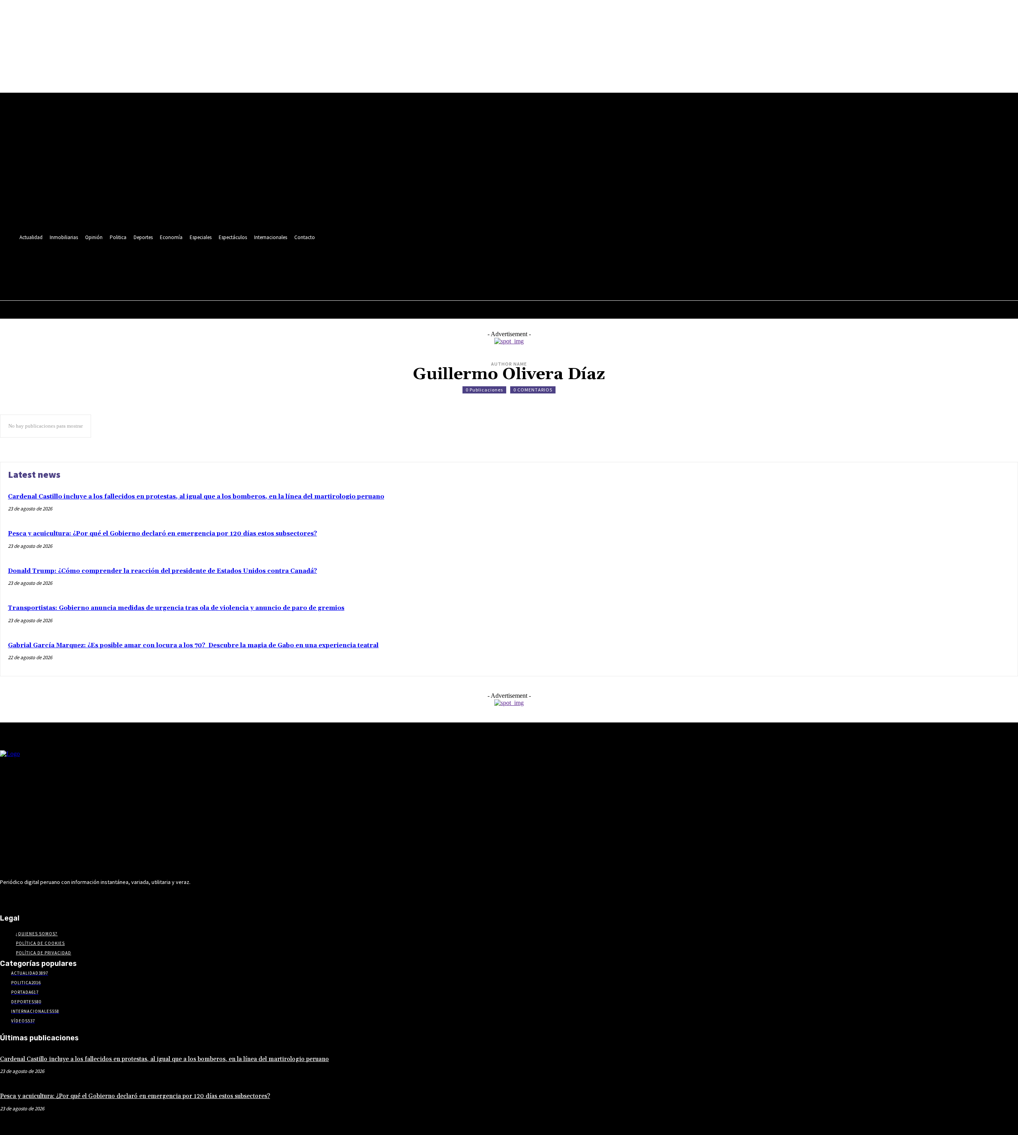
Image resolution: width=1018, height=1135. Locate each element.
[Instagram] (140, 261)
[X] (184, 261)
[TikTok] (170, 261)
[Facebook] (125, 261)
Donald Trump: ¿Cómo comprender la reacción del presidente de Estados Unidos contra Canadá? (162, 571)
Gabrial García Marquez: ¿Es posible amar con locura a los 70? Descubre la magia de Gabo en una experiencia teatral (193, 645)
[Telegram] (155, 261)
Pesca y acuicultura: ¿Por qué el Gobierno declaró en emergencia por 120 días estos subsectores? (162, 533)
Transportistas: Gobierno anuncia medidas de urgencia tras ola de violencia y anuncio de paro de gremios (176, 608)
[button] (197, 279)
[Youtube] (199, 261)
